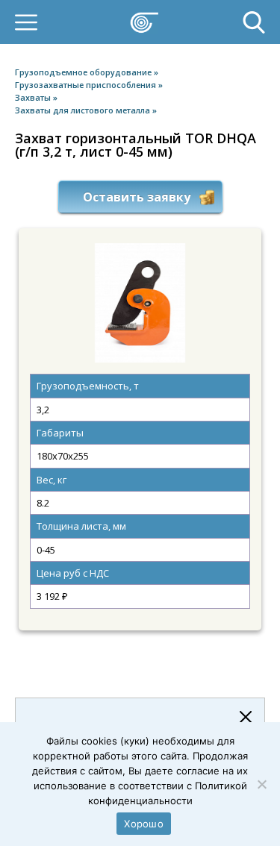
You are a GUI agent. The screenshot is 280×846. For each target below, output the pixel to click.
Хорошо (144, 824)
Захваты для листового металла (83, 110)
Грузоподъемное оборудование (84, 72)
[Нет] (261, 784)
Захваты (34, 97)
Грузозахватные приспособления (86, 84)
